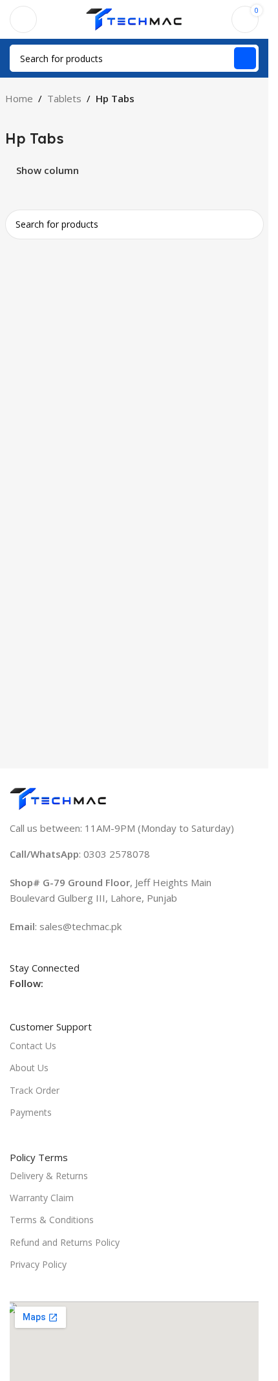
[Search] (245, 58)
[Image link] (58, 797)
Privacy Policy (38, 1264)
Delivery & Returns (49, 1175)
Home (19, 98)
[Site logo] (134, 18)
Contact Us (33, 1045)
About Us (29, 1067)
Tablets (64, 98)
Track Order (34, 1090)
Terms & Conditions (52, 1219)
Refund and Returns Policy (65, 1242)
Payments (31, 1112)
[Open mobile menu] (23, 19)
